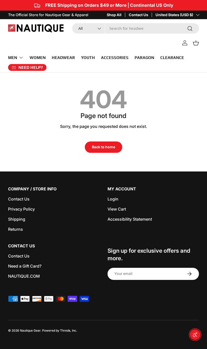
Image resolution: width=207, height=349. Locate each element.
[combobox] (135, 28)
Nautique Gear (30, 330)
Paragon (144, 57)
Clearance (172, 57)
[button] (195, 42)
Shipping (16, 219)
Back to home (103, 147)
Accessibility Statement (130, 219)
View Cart (117, 209)
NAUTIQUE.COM (24, 276)
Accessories (114, 57)
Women (38, 57)
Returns (15, 229)
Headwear (63, 57)
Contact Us (138, 15)
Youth (88, 57)
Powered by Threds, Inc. (59, 330)
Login (113, 198)
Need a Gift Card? (24, 266)
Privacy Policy (21, 209)
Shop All (114, 15)
